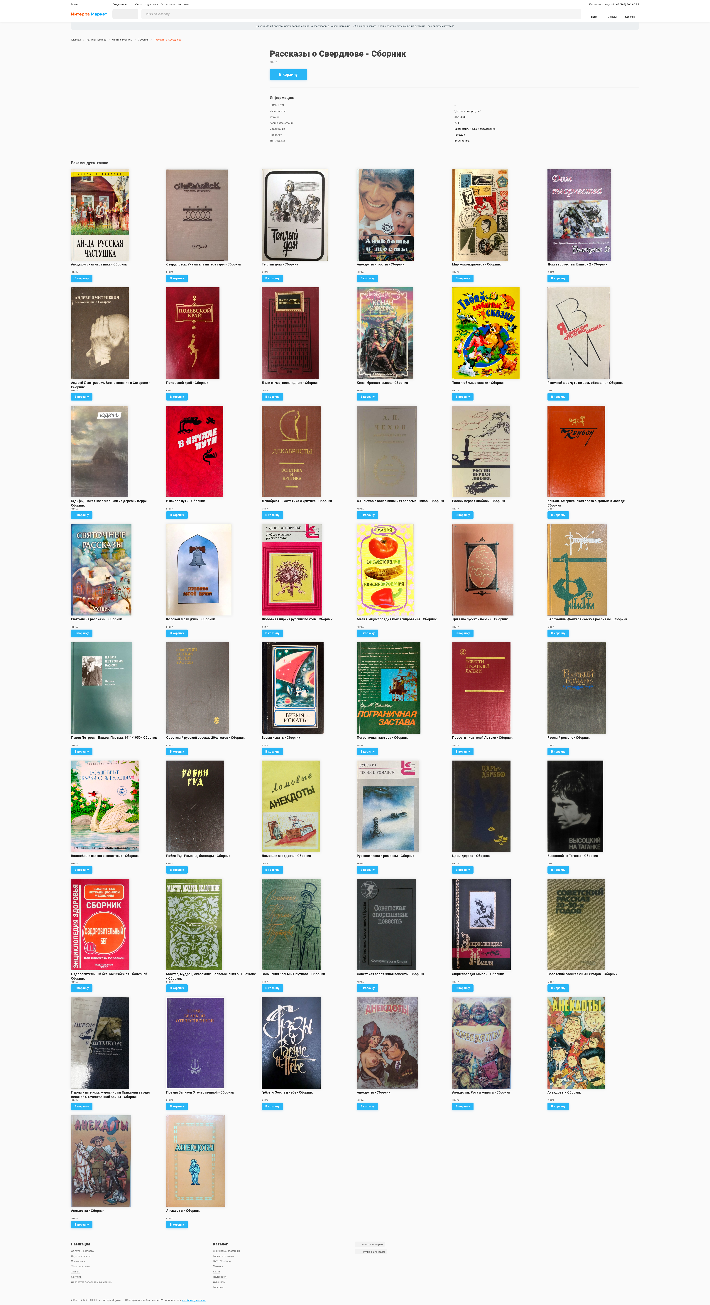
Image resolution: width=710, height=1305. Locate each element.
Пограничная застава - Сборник (382, 737)
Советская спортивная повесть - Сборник (390, 974)
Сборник (143, 39)
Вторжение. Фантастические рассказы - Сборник (587, 619)
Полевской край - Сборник (187, 383)
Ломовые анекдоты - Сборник (286, 856)
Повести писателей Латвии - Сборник (482, 737)
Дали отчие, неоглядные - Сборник (290, 383)
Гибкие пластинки (223, 1255)
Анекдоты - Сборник (373, 1092)
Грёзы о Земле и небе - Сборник (287, 1092)
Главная (76, 39)
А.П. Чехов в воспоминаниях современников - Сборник (400, 501)
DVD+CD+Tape (222, 1261)
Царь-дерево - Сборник (471, 856)
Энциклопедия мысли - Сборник (478, 974)
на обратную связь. (194, 1300)
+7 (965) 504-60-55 (627, 4)
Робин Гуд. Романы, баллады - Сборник (198, 856)
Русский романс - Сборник (568, 737)
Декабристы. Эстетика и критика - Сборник (297, 501)
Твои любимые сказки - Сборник (478, 383)
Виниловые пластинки (226, 1250)
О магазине (168, 4)
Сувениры (219, 1281)
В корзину (288, 74)
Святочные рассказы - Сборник (96, 619)
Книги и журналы (122, 39)
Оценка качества (81, 1255)
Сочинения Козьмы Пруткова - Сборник (293, 974)
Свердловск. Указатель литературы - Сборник (203, 264)
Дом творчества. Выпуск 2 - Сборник (577, 264)
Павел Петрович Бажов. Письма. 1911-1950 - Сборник (114, 737)
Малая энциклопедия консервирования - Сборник (397, 619)
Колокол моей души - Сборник (190, 619)
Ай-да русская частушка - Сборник (99, 264)
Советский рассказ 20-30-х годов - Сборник (582, 974)
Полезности (220, 1276)
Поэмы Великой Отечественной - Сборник (200, 1092)
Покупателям (120, 4)
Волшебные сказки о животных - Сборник (105, 856)
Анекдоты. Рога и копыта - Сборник (481, 1092)
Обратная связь (80, 1266)
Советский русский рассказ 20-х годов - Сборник (205, 737)
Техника (218, 1266)
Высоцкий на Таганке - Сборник (572, 856)
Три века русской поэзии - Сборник (480, 619)
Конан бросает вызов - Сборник (382, 383)
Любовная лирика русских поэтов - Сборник (297, 619)
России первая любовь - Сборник (478, 501)
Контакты (183, 4)
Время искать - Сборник (281, 737)
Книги (216, 1271)
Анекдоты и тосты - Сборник (380, 264)
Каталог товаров (96, 39)
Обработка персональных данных (91, 1281)
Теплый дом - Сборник (280, 264)
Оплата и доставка (146, 4)
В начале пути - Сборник (185, 501)
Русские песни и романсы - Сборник (385, 856)
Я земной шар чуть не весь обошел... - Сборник (585, 383)
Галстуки (218, 1287)
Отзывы (75, 1271)
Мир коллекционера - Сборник (476, 264)
